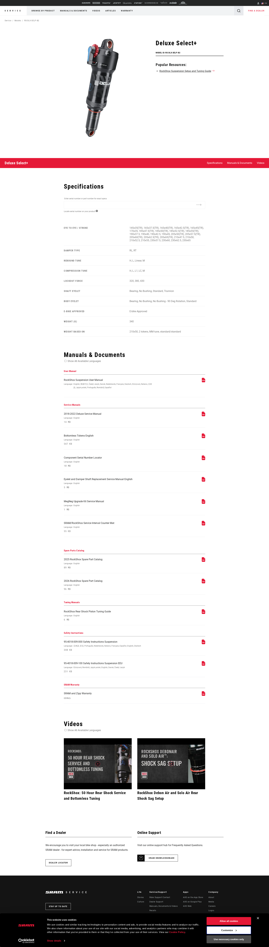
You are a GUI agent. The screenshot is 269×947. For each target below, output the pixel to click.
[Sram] (86, 3)
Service (13, 11)
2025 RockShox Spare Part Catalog (83, 563)
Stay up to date (58, 906)
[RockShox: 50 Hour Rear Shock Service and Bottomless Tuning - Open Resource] (98, 763)
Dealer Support (156, 902)
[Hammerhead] (151, 3)
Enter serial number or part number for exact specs (85, 199)
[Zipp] (117, 3)
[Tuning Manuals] (203, 613)
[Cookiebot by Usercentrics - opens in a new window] (26, 941)
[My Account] (258, 3)
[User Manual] (203, 381)
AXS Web (187, 906)
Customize (227, 930)
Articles (110, 11)
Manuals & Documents (73, 11)
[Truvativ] (106, 3)
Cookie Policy (177, 932)
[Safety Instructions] (203, 643)
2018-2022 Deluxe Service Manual (82, 417)
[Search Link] (238, 10)
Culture (140, 902)
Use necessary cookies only (229, 939)
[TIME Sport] (138, 3)
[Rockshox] (96, 3)
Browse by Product (43, 11)
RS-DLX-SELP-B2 (31, 21)
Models (17, 21)
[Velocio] (163, 3)
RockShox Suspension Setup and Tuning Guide (185, 71)
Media (211, 902)
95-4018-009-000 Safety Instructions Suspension (102, 645)
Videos (96, 11)
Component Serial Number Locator (83, 461)
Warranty (127, 11)
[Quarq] (127, 3)
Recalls (152, 910)
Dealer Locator (58, 863)
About (211, 897)
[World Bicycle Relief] (183, 3)
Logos (211, 910)
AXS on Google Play (192, 902)
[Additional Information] (198, 205)
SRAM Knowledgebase (162, 858)
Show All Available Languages (84, 361)
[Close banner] (258, 918)
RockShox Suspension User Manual (108, 383)
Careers (211, 906)
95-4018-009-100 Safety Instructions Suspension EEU (94, 667)
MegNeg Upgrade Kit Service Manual (84, 505)
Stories (140, 897)
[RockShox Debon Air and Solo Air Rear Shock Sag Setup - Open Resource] (171, 763)
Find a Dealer (256, 11)
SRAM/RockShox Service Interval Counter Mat (89, 527)
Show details (54, 940)
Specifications (214, 162)
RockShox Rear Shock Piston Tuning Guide (87, 615)
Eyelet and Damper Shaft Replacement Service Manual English (98, 483)
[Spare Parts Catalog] (203, 560)
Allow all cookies (229, 921)
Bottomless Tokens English (79, 439)
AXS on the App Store (193, 897)
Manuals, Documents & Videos (163, 906)
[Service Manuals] (203, 415)
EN (265, 3)
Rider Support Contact (159, 897)
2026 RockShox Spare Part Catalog (83, 585)
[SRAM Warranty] (203, 694)
